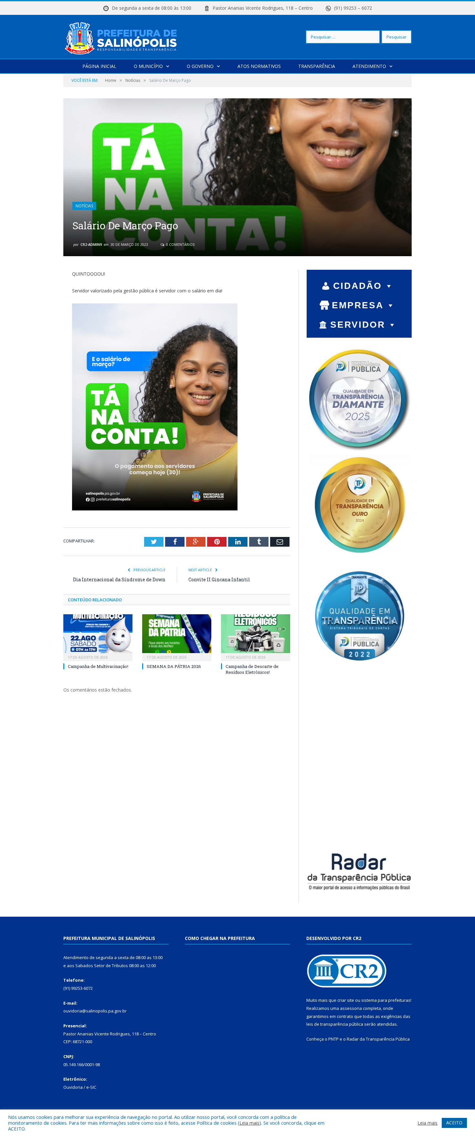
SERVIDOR (357, 325)
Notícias (84, 206)
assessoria (351, 1008)
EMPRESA (358, 305)
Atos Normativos (259, 66)
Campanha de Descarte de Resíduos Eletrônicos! (252, 669)
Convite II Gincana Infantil (219, 579)
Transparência (316, 66)
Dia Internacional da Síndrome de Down (119, 579)
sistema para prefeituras (385, 1000)
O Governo (200, 66)
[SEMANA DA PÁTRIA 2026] (176, 637)
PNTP (333, 1039)
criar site (345, 1000)
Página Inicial (99, 66)
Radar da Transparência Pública (378, 1039)
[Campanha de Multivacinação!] (97, 637)
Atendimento (369, 66)
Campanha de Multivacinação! (98, 666)
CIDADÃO (357, 286)
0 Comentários (180, 244)
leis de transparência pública (334, 1024)
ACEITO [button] (454, 1123)
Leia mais (249, 1123)
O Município (148, 66)
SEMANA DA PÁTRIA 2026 (174, 666)
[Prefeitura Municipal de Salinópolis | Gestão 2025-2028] (122, 36)
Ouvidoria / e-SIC (79, 1087)
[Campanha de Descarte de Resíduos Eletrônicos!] (255, 637)
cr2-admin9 (91, 244)
